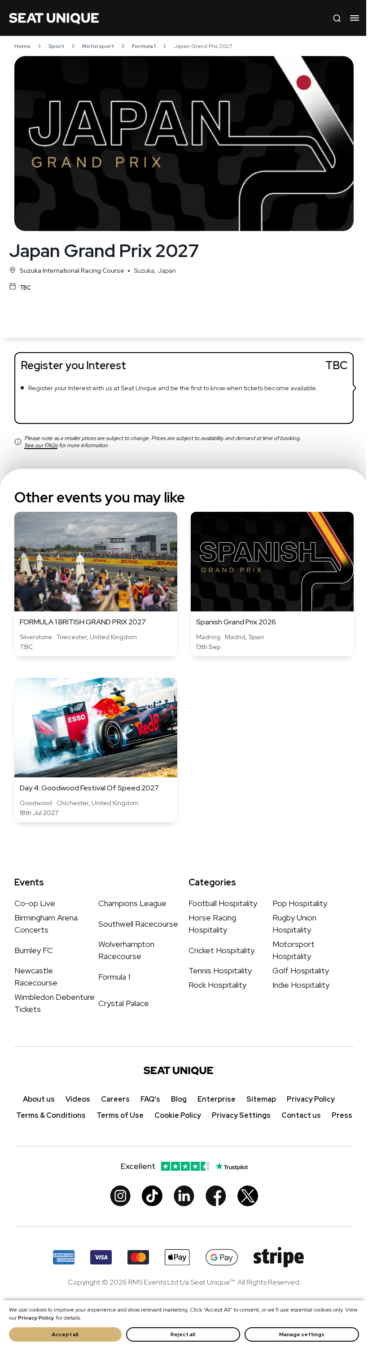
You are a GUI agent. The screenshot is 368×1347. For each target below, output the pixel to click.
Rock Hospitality (217, 985)
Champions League (132, 903)
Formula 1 (144, 46)
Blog (179, 1099)
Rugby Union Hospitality (294, 923)
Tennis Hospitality (220, 970)
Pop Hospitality (299, 903)
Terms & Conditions (51, 1115)
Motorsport (98, 46)
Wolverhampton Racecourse (126, 950)
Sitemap (261, 1099)
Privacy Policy (36, 1317)
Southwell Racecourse (138, 923)
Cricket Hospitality (221, 950)
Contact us (301, 1115)
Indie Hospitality (300, 985)
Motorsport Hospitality (293, 950)
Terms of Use (120, 1115)
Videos (78, 1099)
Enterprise (216, 1099)
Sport (56, 46)
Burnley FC (33, 950)
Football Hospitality (222, 903)
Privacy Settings (241, 1115)
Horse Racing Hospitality (212, 923)
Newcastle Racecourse (35, 976)
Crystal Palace (123, 1003)
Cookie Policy (177, 1115)
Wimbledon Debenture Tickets (54, 1003)
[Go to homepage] (54, 18)
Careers (115, 1099)
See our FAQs (40, 445)
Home (22, 46)
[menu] (354, 17)
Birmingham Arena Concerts (46, 923)
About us (39, 1099)
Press (342, 1115)
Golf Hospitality (300, 970)
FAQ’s (150, 1099)
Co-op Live (34, 903)
